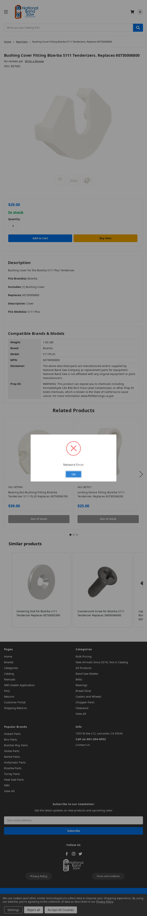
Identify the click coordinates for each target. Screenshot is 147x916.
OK (74, 474)
